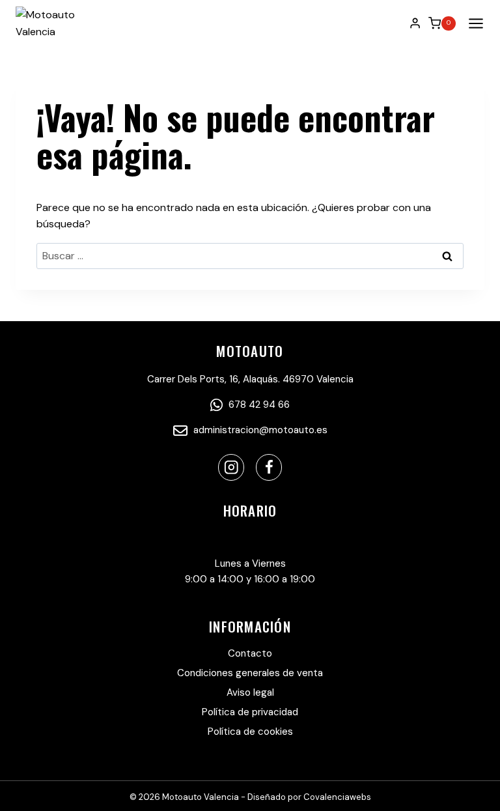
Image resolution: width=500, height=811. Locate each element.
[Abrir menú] (473, 23)
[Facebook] (269, 467)
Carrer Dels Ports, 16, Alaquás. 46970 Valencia (250, 379)
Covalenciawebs (337, 797)
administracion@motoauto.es (259, 429)
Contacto (250, 653)
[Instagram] (231, 467)
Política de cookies (250, 731)
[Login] (415, 22)
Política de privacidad (250, 712)
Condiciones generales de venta (250, 672)
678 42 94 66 (258, 404)
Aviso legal (250, 692)
